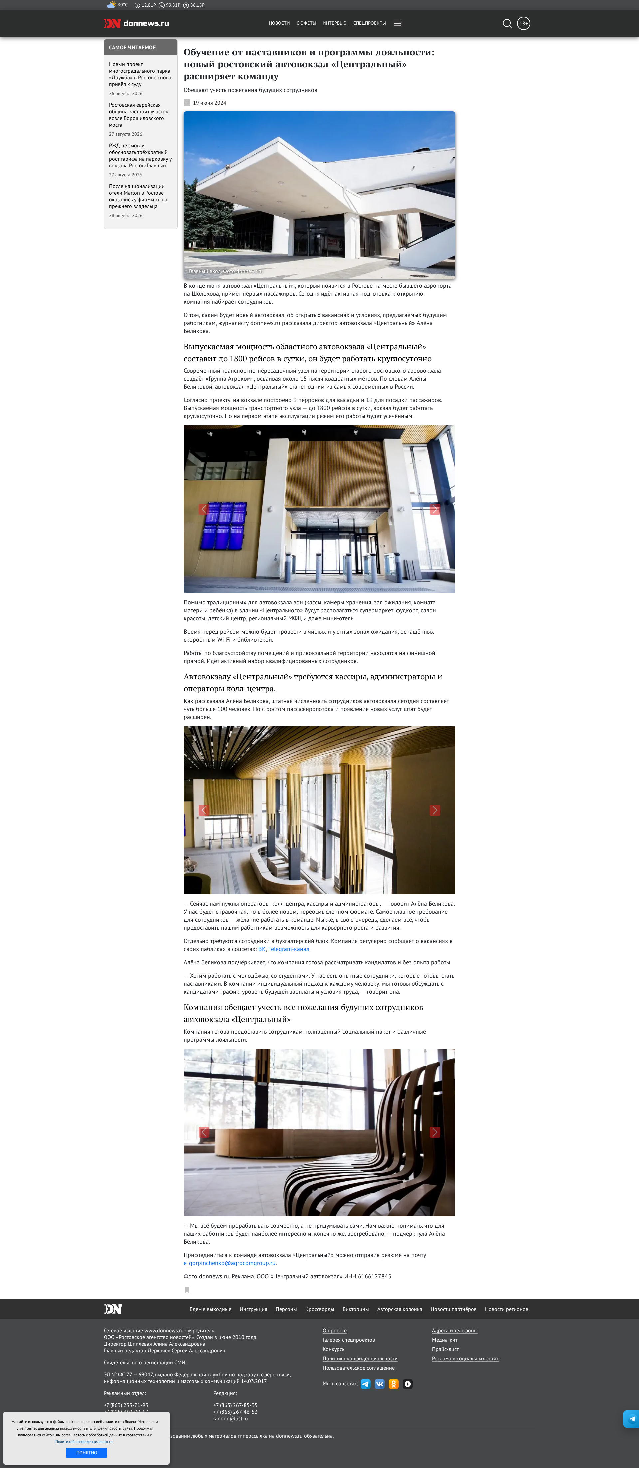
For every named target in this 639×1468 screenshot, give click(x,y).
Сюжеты (306, 23)
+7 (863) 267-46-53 (235, 1411)
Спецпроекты (369, 23)
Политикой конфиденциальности (84, 1441)
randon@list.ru (230, 1418)
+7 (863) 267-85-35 (235, 1405)
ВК (262, 949)
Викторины (356, 1309)
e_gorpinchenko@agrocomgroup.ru (230, 1263)
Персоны (286, 1309)
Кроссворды (319, 1309)
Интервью (335, 23)
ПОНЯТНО (86, 1453)
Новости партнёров (454, 1309)
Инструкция (253, 1309)
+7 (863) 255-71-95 (126, 1405)
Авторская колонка (399, 1309)
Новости (279, 23)
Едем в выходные (210, 1309)
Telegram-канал (288, 949)
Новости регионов (506, 1309)
